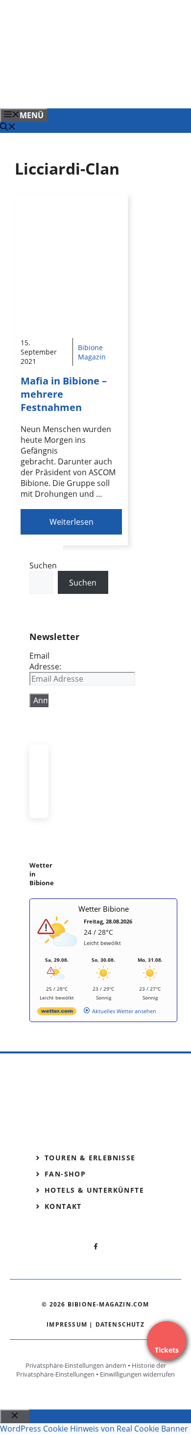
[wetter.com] (56, 1013)
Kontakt (63, 1206)
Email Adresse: (45, 661)
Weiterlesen (71, 521)
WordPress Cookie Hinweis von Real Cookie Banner (94, 1428)
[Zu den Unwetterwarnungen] (59, 951)
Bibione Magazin (92, 352)
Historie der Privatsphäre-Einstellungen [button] (91, 1370)
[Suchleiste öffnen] (8, 127)
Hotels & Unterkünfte (94, 1190)
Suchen (43, 565)
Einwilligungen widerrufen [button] (137, 1374)
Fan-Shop (65, 1173)
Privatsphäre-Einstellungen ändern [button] (75, 1365)
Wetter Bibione (103, 909)
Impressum (67, 1324)
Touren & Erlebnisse (90, 1157)
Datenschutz (120, 1324)
